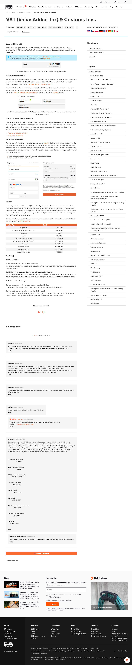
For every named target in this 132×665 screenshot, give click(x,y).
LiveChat (55, 92)
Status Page (72, 651)
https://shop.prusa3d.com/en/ (25, 424)
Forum (53, 631)
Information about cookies (38, 651)
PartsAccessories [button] (45, 7)
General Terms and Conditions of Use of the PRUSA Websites (70, 648)
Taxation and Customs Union (17, 133)
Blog (113, 631)
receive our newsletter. (65, 600)
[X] (122, 650)
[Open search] (101, 2)
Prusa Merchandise (10, 638)
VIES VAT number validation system (25, 92)
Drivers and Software (98, 636)
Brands (33, 638)
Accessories (8, 636)
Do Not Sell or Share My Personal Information (91, 651)
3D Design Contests (38, 636)
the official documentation (51, 57)
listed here (46, 58)
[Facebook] (114, 650)
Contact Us (115, 636)
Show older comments (41, 553)
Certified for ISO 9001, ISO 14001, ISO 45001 (119, 639)
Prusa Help (75, 629)
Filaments (7, 634)
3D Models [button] (78, 7)
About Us (115, 629)
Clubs (33, 634)
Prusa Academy (76, 631)
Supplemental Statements (39, 653)
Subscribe (52, 604)
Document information (15, 136)
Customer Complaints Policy (57, 651)
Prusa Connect (96, 634)
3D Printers (8, 629)
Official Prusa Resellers (119, 634)
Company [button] (119, 7)
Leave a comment (12, 560)
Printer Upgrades (10, 631)
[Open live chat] (127, 660)
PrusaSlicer (95, 629)
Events (53, 636)
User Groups (55, 634)
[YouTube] (126, 650)
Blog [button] (111, 7)
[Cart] (125, 2)
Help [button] (97, 7)
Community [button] (89, 7)
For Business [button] (59, 7)
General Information (24, 12)
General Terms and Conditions (40, 648)
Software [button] (69, 7)
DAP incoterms (25, 221)
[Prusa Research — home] (9, 6)
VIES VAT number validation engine (40, 84)
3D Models (34, 629)
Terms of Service (56, 610)
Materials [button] (32, 7)
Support (13, 12)
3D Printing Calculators (79, 634)
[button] (88, 31)
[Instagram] (118, 650)
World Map (55, 629)
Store (33, 631)
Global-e (46, 143)
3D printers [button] (21, 6)
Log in (35, 335)
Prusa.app (94, 631)
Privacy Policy (95, 648)
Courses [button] (104, 7)
